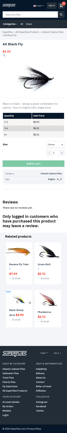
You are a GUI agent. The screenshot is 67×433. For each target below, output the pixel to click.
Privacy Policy (34, 428)
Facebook (41, 406)
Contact (40, 382)
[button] (4, 55)
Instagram (41, 402)
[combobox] (55, 144)
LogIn (5, 415)
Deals (29, 24)
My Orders (7, 406)
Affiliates (41, 390)
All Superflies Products (27, 32)
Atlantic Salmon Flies (53, 32)
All (21, 24)
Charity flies (8, 382)
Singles (51, 179)
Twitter (40, 410)
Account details (10, 402)
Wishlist (6, 410)
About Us (41, 377)
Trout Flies (8, 377)
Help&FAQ (41, 369)
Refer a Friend (43, 386)
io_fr (59, 179)
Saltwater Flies (10, 373)
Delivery (40, 373)
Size (5, 144)
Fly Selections (9, 386)
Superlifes (7, 32)
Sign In (51, 5)
